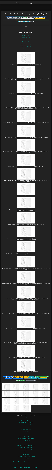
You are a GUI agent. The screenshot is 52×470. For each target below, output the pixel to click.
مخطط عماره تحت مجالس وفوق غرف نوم (26, 438)
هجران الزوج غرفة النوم (40, 18)
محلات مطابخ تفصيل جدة (26, 429)
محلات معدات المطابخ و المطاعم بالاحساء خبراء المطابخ (26, 461)
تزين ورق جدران (34, 378)
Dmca (15, 467)
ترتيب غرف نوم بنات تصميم (34, 377)
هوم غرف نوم (31, 21)
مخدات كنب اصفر (26, 417)
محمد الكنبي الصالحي (26, 451)
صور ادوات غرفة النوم (26, 44)
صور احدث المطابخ (26, 48)
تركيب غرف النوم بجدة (8, 376)
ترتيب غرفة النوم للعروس (31, 380)
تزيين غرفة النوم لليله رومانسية (41, 376)
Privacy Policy (27, 467)
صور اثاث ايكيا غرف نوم (26, 39)
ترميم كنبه (26, 376)
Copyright (36, 467)
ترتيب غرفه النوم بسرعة (18, 376)
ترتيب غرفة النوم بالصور (18, 378)
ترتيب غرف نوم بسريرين (20, 380)
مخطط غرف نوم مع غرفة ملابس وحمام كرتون (26, 456)
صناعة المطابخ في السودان (26, 46)
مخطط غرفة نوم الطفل (26, 420)
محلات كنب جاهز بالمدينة (26, 424)
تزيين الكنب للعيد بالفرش (10, 377)
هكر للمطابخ (25, 17)
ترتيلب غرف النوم (43, 377)
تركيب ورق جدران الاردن (42, 378)
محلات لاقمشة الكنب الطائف (26, 447)
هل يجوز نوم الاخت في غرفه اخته (27, 18)
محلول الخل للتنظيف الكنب (26, 458)
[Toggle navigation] (49, 3)
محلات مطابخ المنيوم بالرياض (26, 449)
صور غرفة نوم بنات (24, 3)
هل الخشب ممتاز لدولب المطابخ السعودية (37, 17)
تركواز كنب (31, 376)
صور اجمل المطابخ (26, 37)
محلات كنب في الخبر (26, 440)
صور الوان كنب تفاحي (26, 41)
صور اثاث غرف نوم (26, 35)
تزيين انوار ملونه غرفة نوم (22, 377)
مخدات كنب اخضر (26, 431)
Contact (20, 467)
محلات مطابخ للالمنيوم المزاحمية (26, 436)
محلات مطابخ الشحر (26, 442)
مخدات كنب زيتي (26, 433)
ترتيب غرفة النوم (8, 378)
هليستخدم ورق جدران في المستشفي (13, 18)
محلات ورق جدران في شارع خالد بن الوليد (26, 445)
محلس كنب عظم (26, 454)
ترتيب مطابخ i (27, 378)
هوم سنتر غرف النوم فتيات (23, 21)
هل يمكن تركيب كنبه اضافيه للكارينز (14, 17)
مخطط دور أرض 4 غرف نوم (26, 426)
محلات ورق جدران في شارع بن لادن (26, 422)
